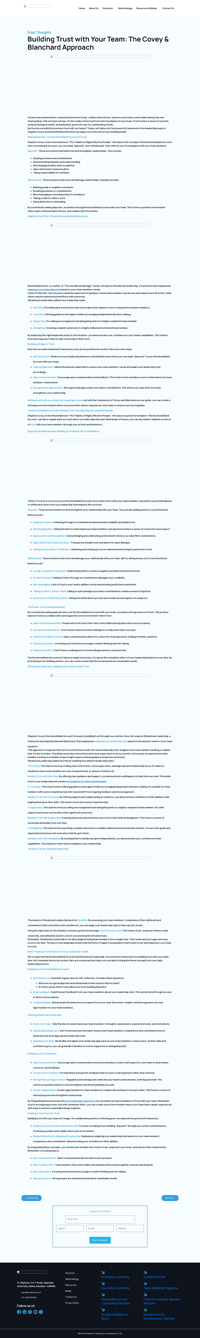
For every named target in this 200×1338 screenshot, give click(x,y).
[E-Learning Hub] (145, 1272)
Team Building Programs (161, 1288)
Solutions (108, 8)
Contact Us (168, 8)
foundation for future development (87, 781)
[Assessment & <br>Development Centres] (145, 1310)
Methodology (125, 8)
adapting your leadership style (44, 289)
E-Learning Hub (154, 1277)
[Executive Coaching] (103, 1283)
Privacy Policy (72, 1302)
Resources (70, 1284)
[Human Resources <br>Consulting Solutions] (103, 1294)
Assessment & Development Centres (159, 1317)
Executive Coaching (115, 1288)
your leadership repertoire (80, 1100)
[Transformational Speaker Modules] (145, 1294)
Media (68, 1290)
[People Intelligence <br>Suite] (103, 1310)
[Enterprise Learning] (103, 1272)
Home (82, 8)
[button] (108, 8)
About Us (94, 8)
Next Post (170, 1198)
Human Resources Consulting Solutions (116, 1301)
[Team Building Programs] (145, 1283)
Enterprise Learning (115, 1277)
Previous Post (31, 1198)
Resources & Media (146, 8)
